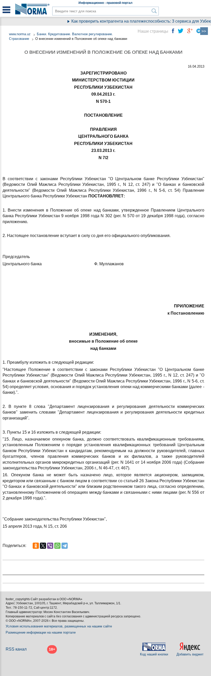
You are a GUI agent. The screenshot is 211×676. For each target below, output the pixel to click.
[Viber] (50, 546)
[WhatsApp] (57, 546)
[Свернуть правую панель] (204, 31)
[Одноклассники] (36, 546)
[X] (43, 546)
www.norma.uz (20, 34)
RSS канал (16, 649)
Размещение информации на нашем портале (41, 632)
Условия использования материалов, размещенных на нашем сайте (59, 626)
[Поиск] (154, 10)
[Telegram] (64, 546)
